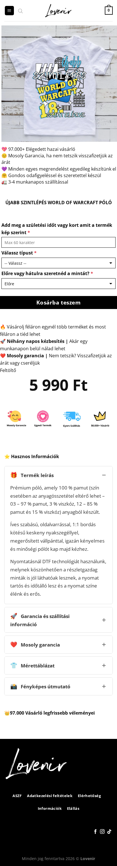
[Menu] (9, 10)
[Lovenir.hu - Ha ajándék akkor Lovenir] (59, 11)
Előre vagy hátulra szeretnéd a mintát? (47, 273)
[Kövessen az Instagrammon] (102, 831)
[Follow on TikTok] (109, 831)
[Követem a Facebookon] (95, 831)
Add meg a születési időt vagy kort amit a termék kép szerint (56, 229)
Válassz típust (19, 253)
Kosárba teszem (58, 302)
